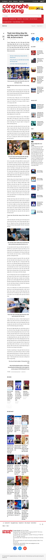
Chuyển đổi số (19, 18)
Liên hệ (10, 1)
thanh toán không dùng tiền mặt (15, 371)
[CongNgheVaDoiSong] (38, 16)
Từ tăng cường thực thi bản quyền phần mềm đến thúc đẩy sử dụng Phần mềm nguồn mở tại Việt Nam (25, 515)
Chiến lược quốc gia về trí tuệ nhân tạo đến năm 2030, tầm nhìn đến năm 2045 (10, 429)
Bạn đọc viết (34, 100)
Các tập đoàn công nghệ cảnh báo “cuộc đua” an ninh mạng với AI (10, 513)
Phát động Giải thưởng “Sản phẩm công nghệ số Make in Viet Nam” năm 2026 (25, 448)
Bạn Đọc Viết (7, 522)
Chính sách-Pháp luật (33, 18)
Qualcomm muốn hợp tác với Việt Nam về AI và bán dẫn (26, 393)
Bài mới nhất (10, 411)
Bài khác (9, 377)
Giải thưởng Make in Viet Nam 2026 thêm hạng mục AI (17, 513)
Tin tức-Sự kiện (5, 18)
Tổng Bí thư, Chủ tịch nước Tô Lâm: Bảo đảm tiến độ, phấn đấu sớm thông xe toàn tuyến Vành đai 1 (17, 470)
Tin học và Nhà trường (16, 21)
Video (22, 21)
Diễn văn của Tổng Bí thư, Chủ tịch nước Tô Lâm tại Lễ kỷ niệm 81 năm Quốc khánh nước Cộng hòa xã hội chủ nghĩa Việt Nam (17, 492)
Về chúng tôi (4, 1)
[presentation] (8, 406)
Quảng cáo (15, 1)
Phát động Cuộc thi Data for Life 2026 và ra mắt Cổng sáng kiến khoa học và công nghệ (18, 396)
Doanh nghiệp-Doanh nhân (7, 21)
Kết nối (32, 33)
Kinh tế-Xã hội (33, 522)
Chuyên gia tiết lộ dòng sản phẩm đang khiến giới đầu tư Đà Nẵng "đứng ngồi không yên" (10, 490)
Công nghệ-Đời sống (12, 18)
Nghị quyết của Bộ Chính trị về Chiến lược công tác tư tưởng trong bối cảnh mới (10, 469)
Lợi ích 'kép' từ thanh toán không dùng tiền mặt (18, 63)
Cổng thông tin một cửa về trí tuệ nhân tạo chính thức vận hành (17, 428)
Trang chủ (33, 26)
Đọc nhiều (33, 46)
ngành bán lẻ (23, 371)
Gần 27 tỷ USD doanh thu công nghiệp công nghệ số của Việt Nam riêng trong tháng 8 (10, 396)
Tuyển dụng (21, 1)
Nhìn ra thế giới (25, 18)
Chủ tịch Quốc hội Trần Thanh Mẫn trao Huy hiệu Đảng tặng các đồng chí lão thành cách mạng (25, 470)
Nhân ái (4, 525)
